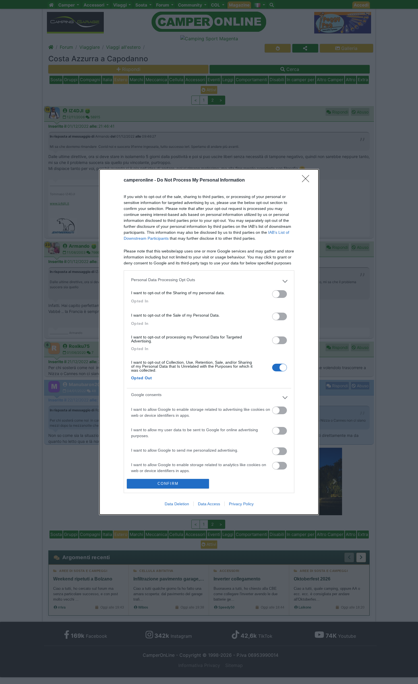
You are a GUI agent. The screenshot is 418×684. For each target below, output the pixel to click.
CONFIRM (168, 483)
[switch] (279, 294)
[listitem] (209, 281)
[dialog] (209, 341)
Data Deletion (177, 504)
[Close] (307, 180)
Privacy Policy (241, 504)
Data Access (209, 504)
